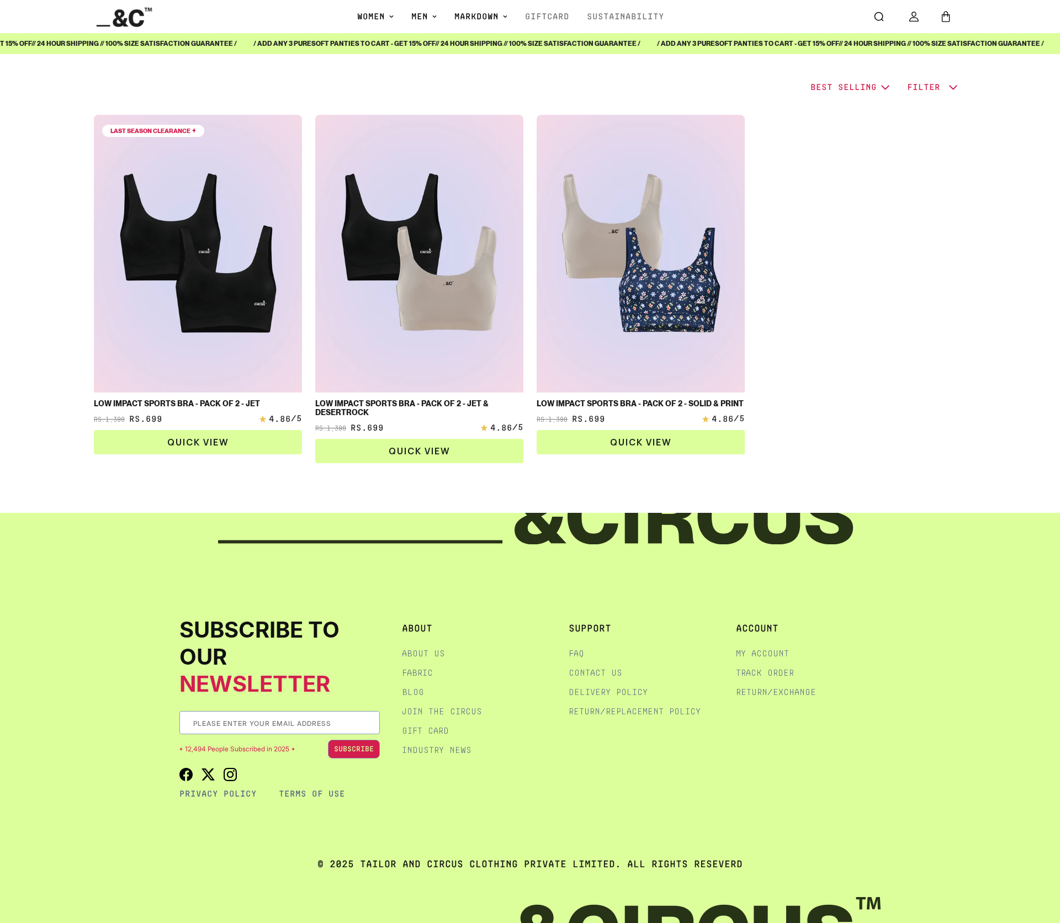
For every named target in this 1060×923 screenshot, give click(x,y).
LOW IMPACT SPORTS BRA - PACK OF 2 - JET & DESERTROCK (402, 408)
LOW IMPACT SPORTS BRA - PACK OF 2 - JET (177, 403)
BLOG (413, 692)
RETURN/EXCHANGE (776, 692)
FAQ (576, 653)
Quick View (198, 442)
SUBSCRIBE (354, 749)
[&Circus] (124, 16)
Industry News (436, 750)
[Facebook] (186, 774)
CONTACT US (595, 672)
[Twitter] (208, 774)
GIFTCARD (547, 16)
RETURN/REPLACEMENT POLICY (635, 711)
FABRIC (417, 672)
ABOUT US (423, 653)
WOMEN (371, 16)
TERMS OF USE (312, 793)
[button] (945, 16)
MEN (419, 16)
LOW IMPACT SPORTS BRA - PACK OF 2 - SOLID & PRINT (640, 403)
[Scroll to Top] (1040, 864)
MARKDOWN (476, 16)
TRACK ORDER (765, 672)
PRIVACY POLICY (218, 793)
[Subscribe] (371, 723)
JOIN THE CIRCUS (442, 711)
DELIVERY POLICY (608, 692)
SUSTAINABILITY (625, 16)
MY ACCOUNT (762, 653)
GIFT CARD (425, 730)
